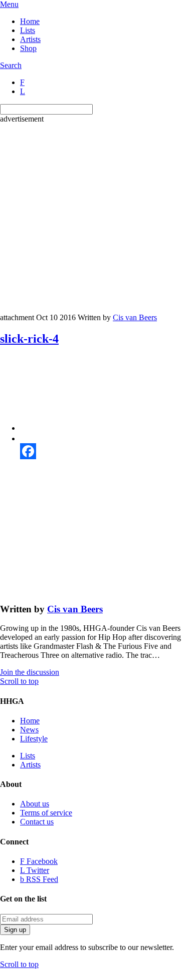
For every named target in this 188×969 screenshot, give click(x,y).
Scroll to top (19, 681)
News (29, 729)
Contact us (37, 821)
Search (11, 65)
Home (30, 21)
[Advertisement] (94, 217)
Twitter (34, 870)
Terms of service (46, 812)
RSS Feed (39, 879)
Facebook (39, 861)
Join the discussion (29, 672)
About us (34, 803)
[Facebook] (104, 451)
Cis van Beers (135, 317)
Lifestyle (34, 738)
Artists (30, 39)
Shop (28, 48)
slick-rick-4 (29, 338)
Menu (9, 4)
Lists (27, 30)
